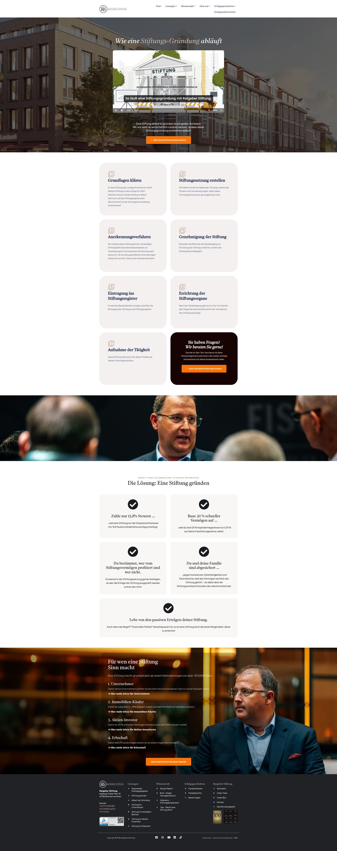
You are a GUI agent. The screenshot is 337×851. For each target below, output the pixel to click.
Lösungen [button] (170, 6)
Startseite (221, 789)
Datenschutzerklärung (222, 838)
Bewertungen (194, 798)
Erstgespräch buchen (225, 12)
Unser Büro (221, 798)
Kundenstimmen (195, 789)
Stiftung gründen (139, 796)
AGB (236, 838)
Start (158, 6)
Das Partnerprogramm (226, 807)
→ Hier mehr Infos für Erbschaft (127, 747)
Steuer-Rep (165, 789)
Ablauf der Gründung (141, 800)
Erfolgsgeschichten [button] (224, 6)
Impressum (207, 838)
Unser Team (222, 793)
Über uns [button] (204, 6)
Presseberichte (195, 793)
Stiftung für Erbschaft (141, 826)
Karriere (220, 802)
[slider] (173, 110)
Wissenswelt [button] (187, 6)
